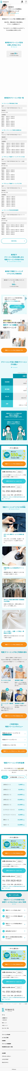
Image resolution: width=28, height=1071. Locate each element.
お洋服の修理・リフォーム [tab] (17, 777)
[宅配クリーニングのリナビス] (5, 2)
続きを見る (14, 241)
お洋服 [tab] (4, 777)
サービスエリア (14, 1003)
